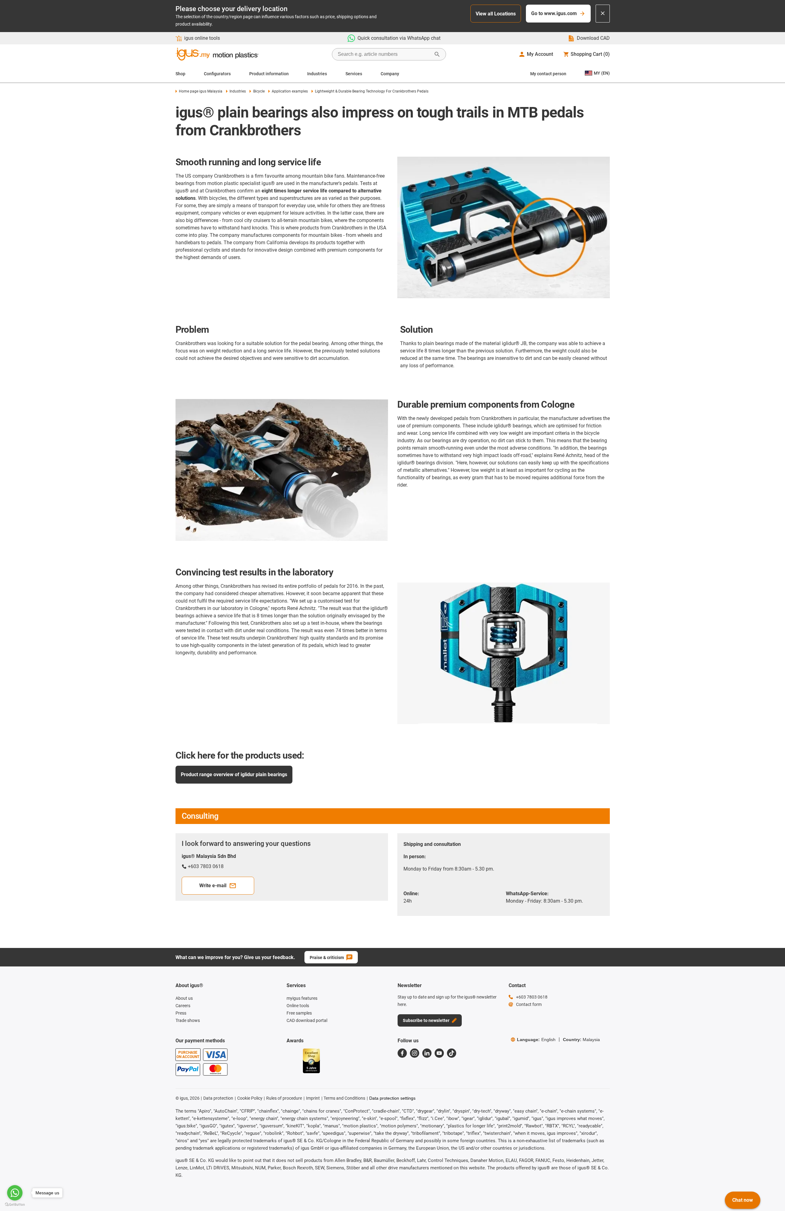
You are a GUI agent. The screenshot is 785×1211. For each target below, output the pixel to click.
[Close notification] (603, 14)
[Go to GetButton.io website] (15, 1205)
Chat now (742, 1200)
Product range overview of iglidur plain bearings (234, 774)
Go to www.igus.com (554, 13)
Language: (536, 1039)
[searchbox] (384, 54)
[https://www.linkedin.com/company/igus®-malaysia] (427, 1053)
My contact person (548, 73)
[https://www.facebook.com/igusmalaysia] (402, 1053)
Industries (317, 73)
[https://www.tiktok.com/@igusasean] (451, 1053)
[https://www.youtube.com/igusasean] (439, 1053)
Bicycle (258, 91)
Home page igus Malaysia (200, 91)
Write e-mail (212, 885)
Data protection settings (392, 1098)
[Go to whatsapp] (15, 1193)
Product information (269, 73)
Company (390, 73)
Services (353, 73)
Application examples (290, 91)
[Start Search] (437, 54)
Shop (180, 73)
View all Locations (496, 14)
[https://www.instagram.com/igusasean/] (414, 1053)
